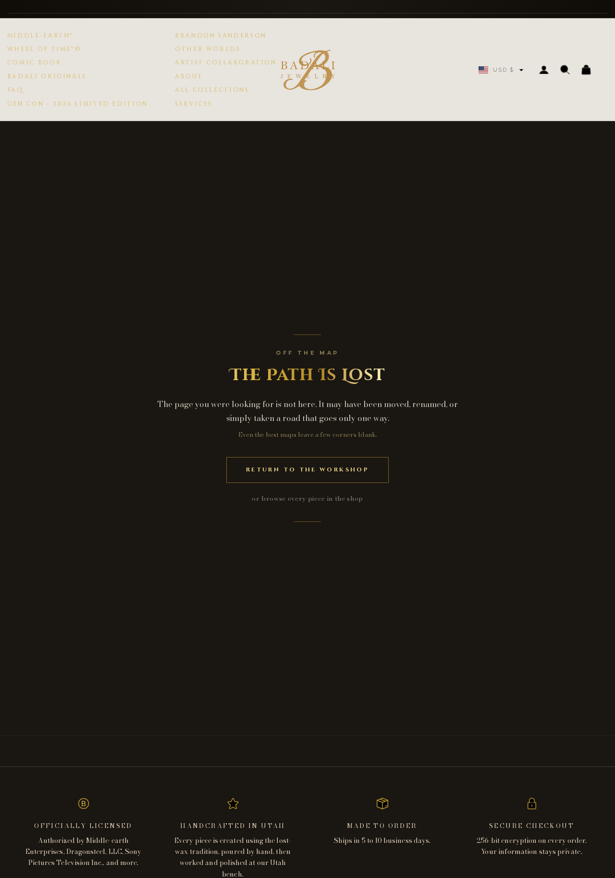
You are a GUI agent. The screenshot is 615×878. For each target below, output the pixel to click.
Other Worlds (208, 49)
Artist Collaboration (226, 62)
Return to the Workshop (307, 469)
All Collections (212, 90)
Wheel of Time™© (44, 49)
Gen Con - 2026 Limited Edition (77, 104)
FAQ (15, 90)
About (189, 76)
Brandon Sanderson (221, 35)
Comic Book (34, 62)
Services (193, 104)
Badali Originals (46, 76)
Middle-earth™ (40, 35)
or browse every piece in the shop (307, 498)
